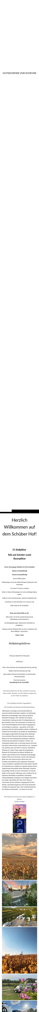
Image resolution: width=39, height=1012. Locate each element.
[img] (19, 260)
